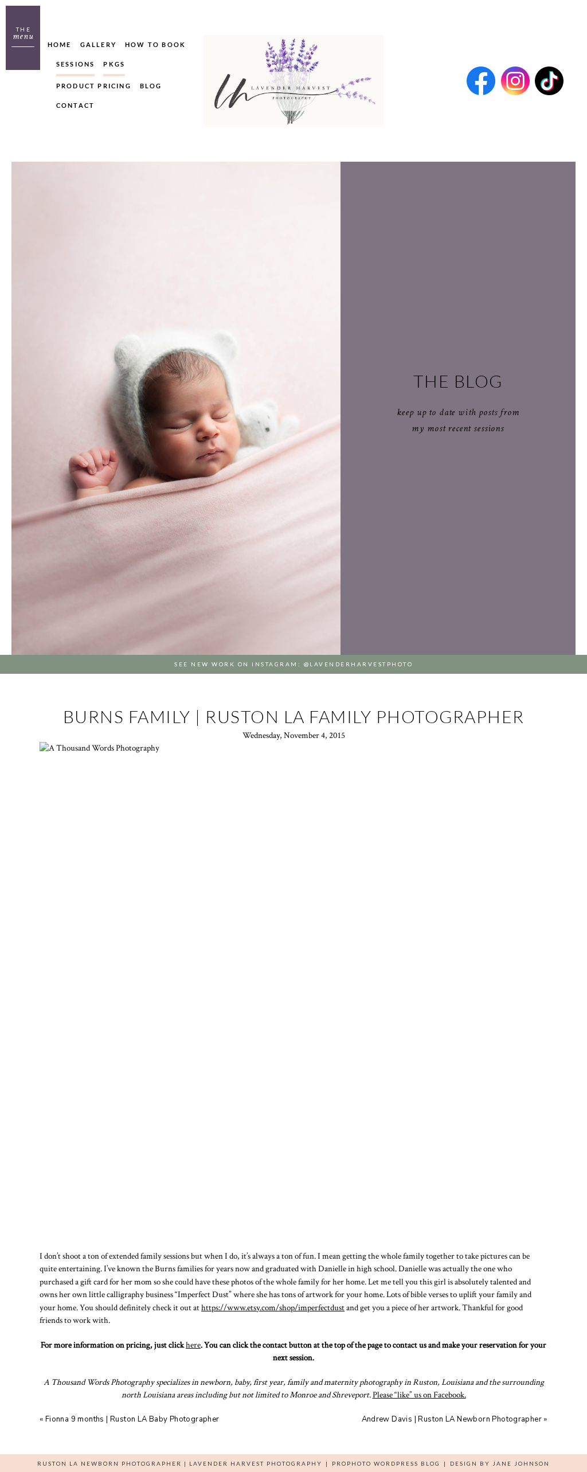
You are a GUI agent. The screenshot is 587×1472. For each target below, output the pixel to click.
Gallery (98, 44)
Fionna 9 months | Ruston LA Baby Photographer (132, 1419)
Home (60, 44)
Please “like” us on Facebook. (419, 1394)
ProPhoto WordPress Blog (386, 1463)
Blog (151, 85)
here (193, 1345)
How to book (155, 44)
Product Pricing (93, 85)
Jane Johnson (521, 1463)
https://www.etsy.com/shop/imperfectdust (273, 1307)
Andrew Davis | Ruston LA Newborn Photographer (452, 1419)
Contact (75, 105)
